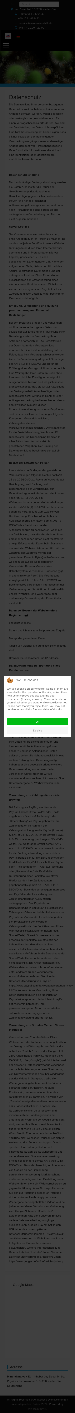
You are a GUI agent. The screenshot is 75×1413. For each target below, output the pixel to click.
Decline (37, 730)
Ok (37, 721)
